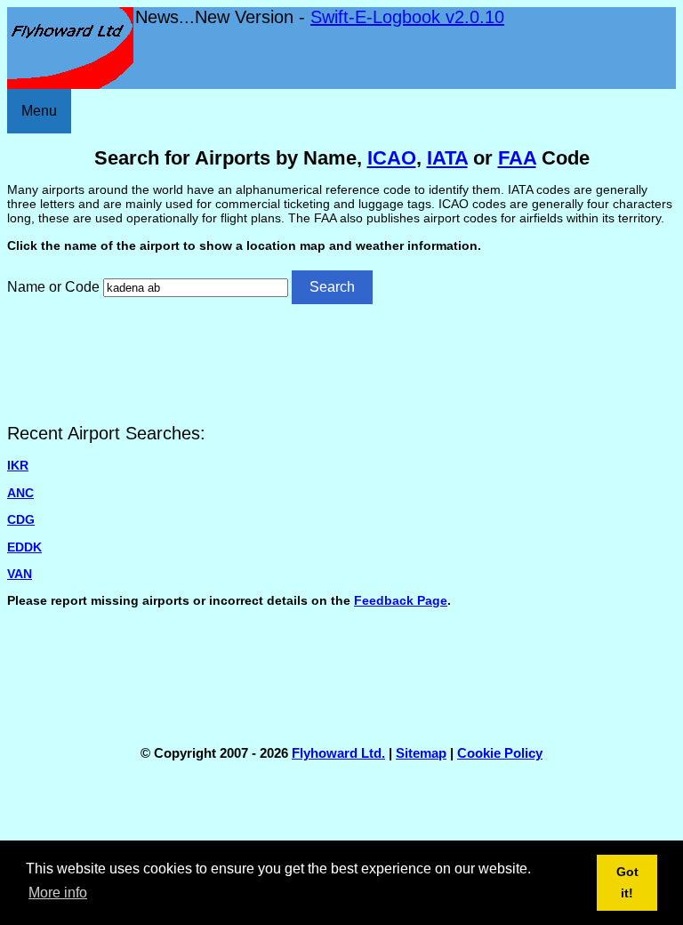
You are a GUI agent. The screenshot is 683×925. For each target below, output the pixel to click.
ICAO (391, 158)
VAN (19, 574)
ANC (20, 493)
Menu (39, 110)
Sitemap (421, 752)
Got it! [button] (627, 882)
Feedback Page (400, 600)
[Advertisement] (341, 362)
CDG (21, 519)
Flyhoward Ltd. (338, 752)
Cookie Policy (499, 752)
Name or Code (53, 286)
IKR (17, 465)
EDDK (24, 547)
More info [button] (57, 892)
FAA (517, 158)
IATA (447, 158)
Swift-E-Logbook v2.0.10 (407, 17)
